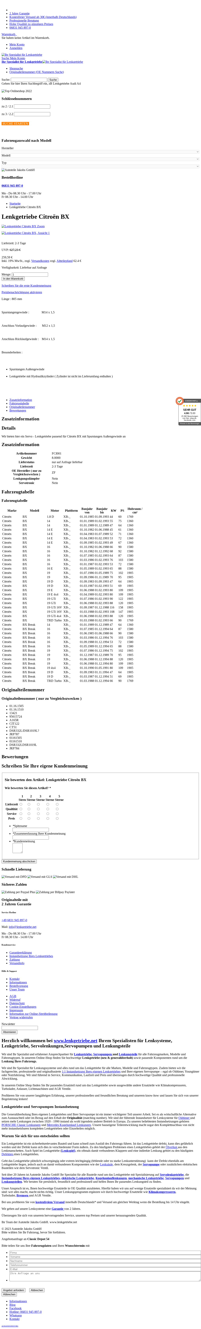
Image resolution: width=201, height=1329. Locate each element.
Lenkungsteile (128, 1054)
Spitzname (20, 826)
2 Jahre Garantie (19, 13)
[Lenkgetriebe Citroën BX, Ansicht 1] (26, 233)
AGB (12, 996)
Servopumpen (103, 1054)
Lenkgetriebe (83, 1054)
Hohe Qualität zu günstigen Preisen (31, 24)
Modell (6, 155)
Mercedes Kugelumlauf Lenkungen (69, 1125)
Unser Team (17, 989)
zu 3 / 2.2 (7, 114)
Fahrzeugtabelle (19, 403)
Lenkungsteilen (12, 1181)
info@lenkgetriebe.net (22, 926)
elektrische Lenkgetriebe (77, 1178)
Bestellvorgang (18, 986)
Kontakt (14, 979)
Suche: (6, 79)
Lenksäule (106, 1164)
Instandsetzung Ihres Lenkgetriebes (31, 956)
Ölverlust (172, 1147)
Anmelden (15, 48)
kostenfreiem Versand (50, 1202)
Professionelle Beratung (24, 20)
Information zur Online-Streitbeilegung (33, 1013)
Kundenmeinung (24, 841)
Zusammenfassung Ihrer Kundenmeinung (39, 833)
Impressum (16, 1010)
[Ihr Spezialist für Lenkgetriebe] (22, 54)
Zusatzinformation (20, 400)
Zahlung (14, 959)
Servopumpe (151, 1164)
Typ (4, 162)
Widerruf (14, 999)
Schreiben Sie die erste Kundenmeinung (26, 285)
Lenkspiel (67, 1150)
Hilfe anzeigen (11, 132)
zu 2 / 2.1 (7, 106)
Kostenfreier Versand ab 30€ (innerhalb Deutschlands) (43, 17)
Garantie (58, 1208)
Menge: (6, 274)
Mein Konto (17, 44)
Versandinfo (16, 963)
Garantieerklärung (20, 952)
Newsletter (8, 1024)
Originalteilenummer (22, 407)
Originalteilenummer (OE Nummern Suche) (36, 72)
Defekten (8, 1154)
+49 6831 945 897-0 (14, 920)
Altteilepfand (65, 261)
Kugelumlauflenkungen (111, 1178)
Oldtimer (184, 1118)
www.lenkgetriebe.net (75, 1040)
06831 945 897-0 (20, 27)
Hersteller (8, 148)
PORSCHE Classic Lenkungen (21, 1125)
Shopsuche (16, 68)
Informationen (18, 982)
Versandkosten (40, 261)
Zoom (41, 226)
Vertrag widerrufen (21, 1017)
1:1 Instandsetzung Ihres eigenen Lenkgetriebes (91, 1071)
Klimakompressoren (162, 1192)
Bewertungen (17, 410)
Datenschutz (17, 1003)
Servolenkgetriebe (172, 1174)
